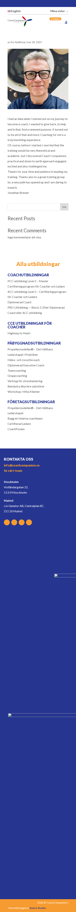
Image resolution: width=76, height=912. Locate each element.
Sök (64, 206)
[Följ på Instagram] (49, 4)
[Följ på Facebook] (41, 4)
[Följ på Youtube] (64, 4)
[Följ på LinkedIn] (57, 4)
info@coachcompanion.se (22, 465)
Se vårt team (13, 470)
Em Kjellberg (18, 42)
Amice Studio (38, 907)
